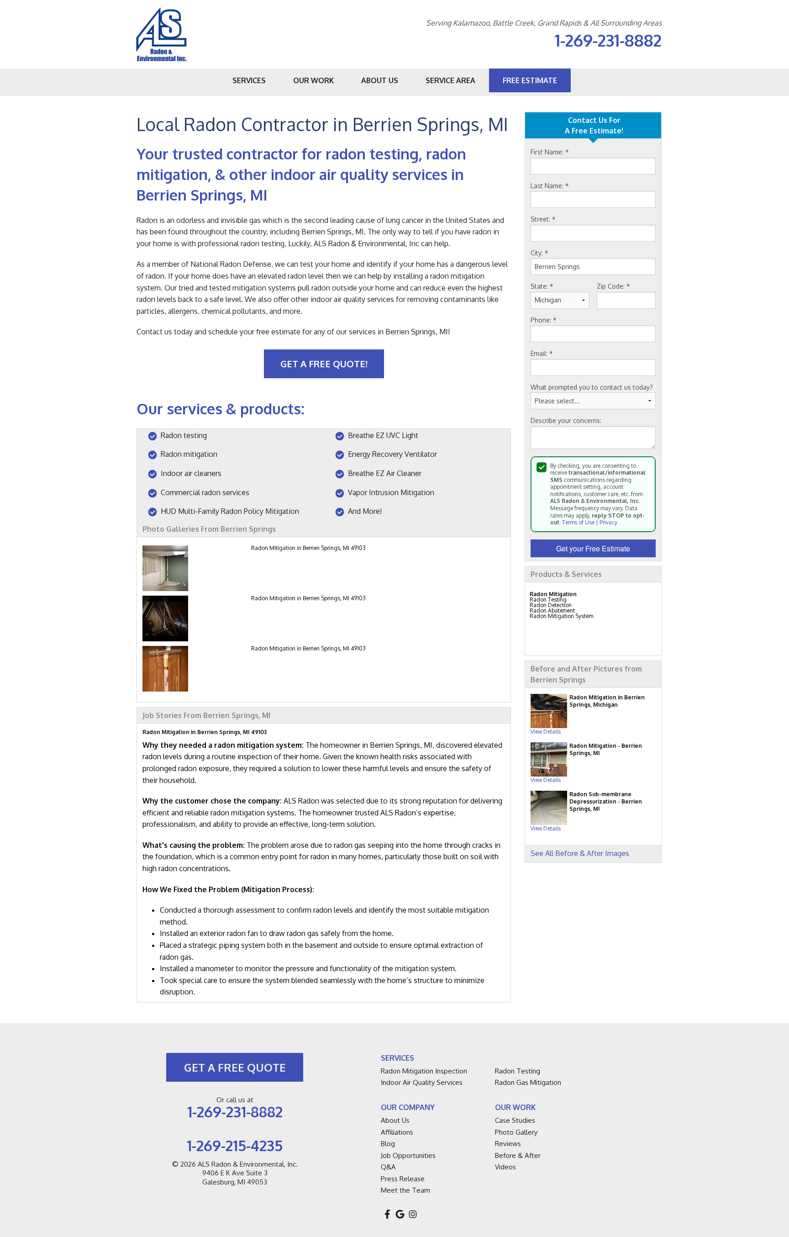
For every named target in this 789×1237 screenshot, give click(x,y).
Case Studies (515, 1120)
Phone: (544, 320)
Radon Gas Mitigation (528, 1082)
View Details (546, 731)
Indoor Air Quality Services (422, 1082)
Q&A (388, 1167)
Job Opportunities (408, 1155)
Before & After (518, 1155)
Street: (543, 219)
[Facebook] (387, 1214)
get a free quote (235, 1067)
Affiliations (397, 1132)
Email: (542, 353)
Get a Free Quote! (324, 364)
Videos (505, 1167)
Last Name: (550, 186)
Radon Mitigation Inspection (424, 1071)
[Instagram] (412, 1214)
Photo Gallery (516, 1132)
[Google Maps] (399, 1214)
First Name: (550, 152)
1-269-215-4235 (235, 1145)
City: (539, 253)
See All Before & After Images (580, 853)
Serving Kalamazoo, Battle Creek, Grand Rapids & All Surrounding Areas (544, 23)
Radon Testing (517, 1071)
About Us (395, 1120)
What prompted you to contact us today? (592, 387)
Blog (388, 1143)
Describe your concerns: (566, 420)
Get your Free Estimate (593, 548)
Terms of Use (578, 522)
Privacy (608, 522)
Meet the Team (405, 1190)
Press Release (403, 1178)
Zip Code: (613, 286)
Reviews (508, 1143)
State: (542, 286)
